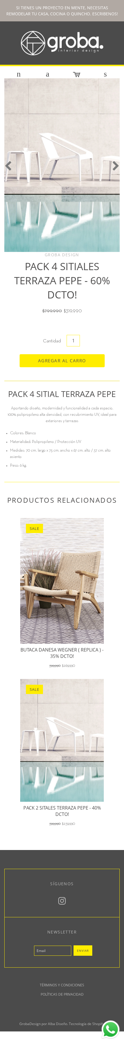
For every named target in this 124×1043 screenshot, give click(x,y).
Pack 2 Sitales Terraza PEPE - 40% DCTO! (62, 811)
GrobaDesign (30, 1023)
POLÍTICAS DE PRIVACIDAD (62, 994)
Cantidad (52, 341)
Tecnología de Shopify (86, 1023)
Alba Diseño (57, 1023)
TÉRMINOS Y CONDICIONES (62, 985)
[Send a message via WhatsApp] (110, 1029)
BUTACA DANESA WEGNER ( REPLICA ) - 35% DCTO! (62, 653)
